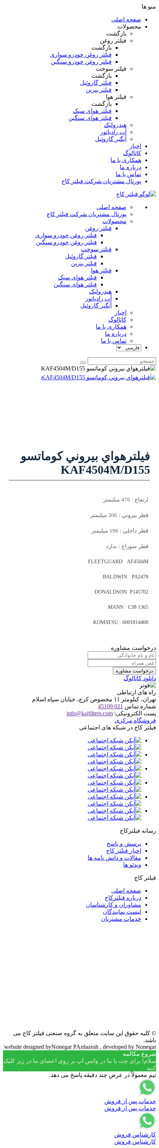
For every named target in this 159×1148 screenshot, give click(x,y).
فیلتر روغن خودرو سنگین (81, 61)
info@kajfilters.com (90, 713)
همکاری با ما (126, 160)
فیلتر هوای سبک (92, 111)
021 (110, 706)
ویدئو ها (132, 865)
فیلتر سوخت (96, 249)
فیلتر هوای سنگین (90, 118)
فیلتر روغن (98, 228)
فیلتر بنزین (99, 90)
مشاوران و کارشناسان (113, 905)
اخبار (135, 146)
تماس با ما (128, 174)
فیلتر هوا (101, 270)
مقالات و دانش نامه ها (114, 858)
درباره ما (130, 167)
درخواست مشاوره (134, 671)
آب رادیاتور (113, 132)
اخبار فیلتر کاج (123, 850)
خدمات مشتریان (121, 919)
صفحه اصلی (126, 19)
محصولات (114, 221)
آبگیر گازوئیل (110, 139)
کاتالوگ (132, 153)
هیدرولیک (115, 125)
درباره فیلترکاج (123, 897)
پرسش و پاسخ (123, 843)
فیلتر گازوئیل (96, 83)
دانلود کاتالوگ (140, 678)
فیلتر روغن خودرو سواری (81, 54)
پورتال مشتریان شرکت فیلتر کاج (101, 181)
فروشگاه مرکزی (135, 720)
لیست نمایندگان (122, 912)
